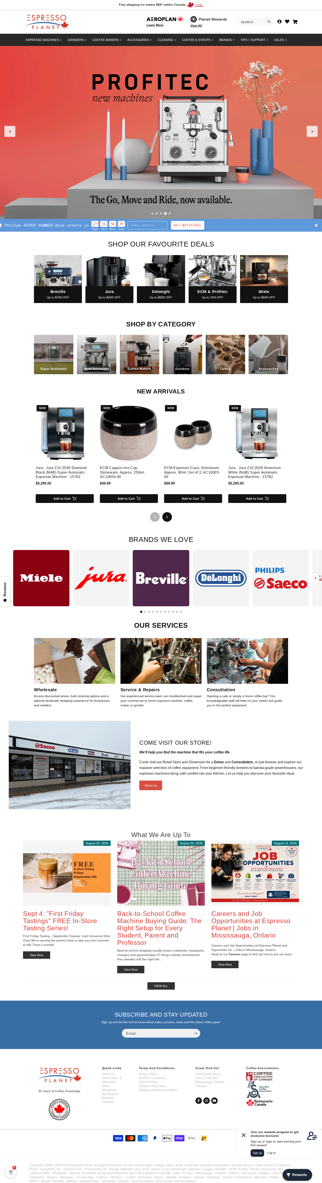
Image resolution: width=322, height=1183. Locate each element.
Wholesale (109, 1090)
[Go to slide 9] (173, 612)
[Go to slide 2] (157, 213)
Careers (107, 1102)
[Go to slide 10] (177, 612)
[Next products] (167, 517)
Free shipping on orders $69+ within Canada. (152, 4)
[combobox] (255, 22)
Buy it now (226, 225)
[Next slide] (312, 131)
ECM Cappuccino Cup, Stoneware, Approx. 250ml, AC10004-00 (122, 472)
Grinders (76, 40)
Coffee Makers (105, 40)
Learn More (155, 25)
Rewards (108, 1098)
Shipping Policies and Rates (158, 1090)
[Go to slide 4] (165, 213)
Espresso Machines (42, 40)
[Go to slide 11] (181, 612)
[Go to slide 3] (161, 213)
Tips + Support (253, 40)
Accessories (138, 40)
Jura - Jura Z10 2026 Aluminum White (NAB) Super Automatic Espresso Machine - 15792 (254, 472)
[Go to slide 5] (169, 213)
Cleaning (165, 40)
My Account (110, 1094)
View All (196, 25)
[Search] (269, 21)
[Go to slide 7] (165, 612)
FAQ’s (106, 1086)
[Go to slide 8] (169, 612)
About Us (108, 1074)
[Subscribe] (195, 1033)
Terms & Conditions (152, 1078)
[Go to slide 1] (152, 213)
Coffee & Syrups (196, 40)
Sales (279, 40)
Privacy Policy (148, 1074)
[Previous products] (155, 517)
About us (151, 785)
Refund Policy (148, 1082)
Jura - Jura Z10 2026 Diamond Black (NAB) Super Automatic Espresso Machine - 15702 (61, 472)
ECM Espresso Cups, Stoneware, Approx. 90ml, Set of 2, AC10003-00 (192, 472)
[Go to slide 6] (161, 612)
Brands (225, 40)
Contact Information (152, 1086)
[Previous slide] (9, 131)
